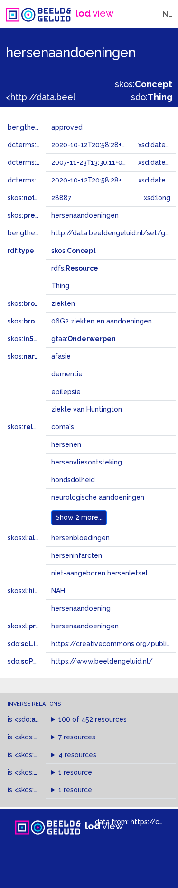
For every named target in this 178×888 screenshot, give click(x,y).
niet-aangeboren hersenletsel (99, 573)
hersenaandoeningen (85, 626)
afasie (61, 356)
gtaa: (83, 339)
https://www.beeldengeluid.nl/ (102, 661)
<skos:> (39, 737)
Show (79, 517)
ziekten (63, 303)
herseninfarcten (76, 555)
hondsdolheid (73, 480)
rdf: (21, 250)
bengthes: (34, 127)
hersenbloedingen (80, 538)
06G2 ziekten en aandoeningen (101, 321)
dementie (67, 374)
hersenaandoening (81, 608)
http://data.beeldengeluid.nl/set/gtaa (113, 233)
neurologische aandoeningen (97, 497)
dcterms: (37, 180)
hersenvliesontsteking (86, 462)
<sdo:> (34, 719)
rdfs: (74, 268)
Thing (60, 286)
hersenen (66, 444)
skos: (143, 84)
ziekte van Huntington (86, 409)
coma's (62, 427)
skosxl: (33, 538)
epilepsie (66, 391)
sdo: (151, 97)
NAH (58, 591)
